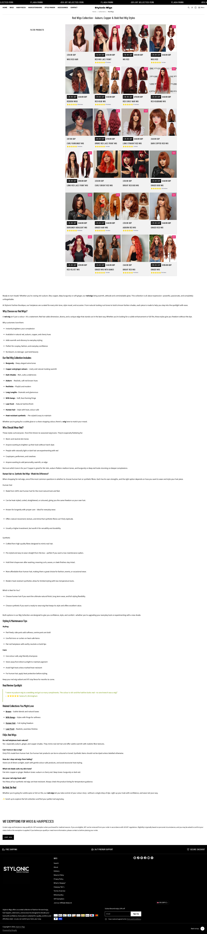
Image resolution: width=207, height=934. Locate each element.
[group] (103, 62)
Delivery (56, 871)
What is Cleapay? (59, 883)
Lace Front (10, 729)
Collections (102, 12)
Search (56, 863)
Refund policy (58, 895)
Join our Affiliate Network (63, 903)
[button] (188, 7)
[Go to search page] (188, 7)
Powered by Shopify (10, 930)
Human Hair (11, 723)
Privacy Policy (58, 879)
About (56, 867)
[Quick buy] (89, 48)
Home (94, 12)
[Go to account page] (192, 7)
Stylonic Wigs (20, 927)
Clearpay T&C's (59, 887)
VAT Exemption (59, 899)
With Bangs (10, 717)
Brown (8, 711)
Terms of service (59, 891)
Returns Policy (59, 875)
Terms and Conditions (134, 919)
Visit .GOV (8, 837)
